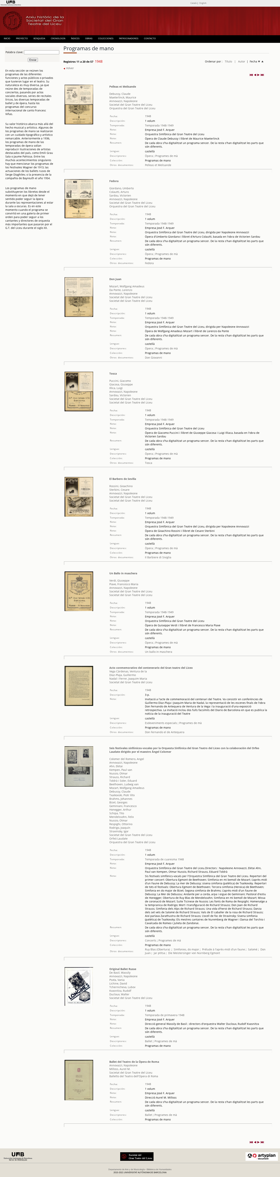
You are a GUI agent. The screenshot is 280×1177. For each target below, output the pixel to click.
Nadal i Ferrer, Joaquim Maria (128, 678)
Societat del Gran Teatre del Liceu (130, 104)
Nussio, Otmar (118, 773)
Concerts (150, 940)
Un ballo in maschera (158, 652)
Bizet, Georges (118, 802)
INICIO (7, 38)
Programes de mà (166, 156)
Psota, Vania (117, 980)
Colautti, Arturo (119, 192)
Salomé (252, 949)
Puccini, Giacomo (120, 381)
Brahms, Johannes (120, 799)
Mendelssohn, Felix (121, 817)
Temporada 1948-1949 (159, 125)
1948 (148, 116)
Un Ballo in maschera (123, 573)
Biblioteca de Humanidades (159, 1169)
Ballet (148, 1041)
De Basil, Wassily (119, 972)
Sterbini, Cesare (119, 489)
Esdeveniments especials (161, 723)
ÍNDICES (75, 38)
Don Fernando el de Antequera (164, 732)
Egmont (215, 953)
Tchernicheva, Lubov (122, 987)
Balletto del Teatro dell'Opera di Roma (133, 1076)
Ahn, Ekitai (116, 766)
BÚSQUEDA (39, 38)
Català (193, 3)
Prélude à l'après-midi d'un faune (223, 949)
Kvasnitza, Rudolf (120, 990)
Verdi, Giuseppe (119, 580)
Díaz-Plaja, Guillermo (122, 675)
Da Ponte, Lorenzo (120, 290)
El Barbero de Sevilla (122, 479)
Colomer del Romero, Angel (126, 759)
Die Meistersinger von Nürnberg (189, 953)
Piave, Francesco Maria (123, 584)
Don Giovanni (153, 357)
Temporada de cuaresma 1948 (164, 859)
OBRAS (88, 38)
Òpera (149, 156)
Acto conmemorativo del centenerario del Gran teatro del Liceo (151, 668)
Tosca (113, 373)
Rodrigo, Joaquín (119, 827)
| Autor (239, 61)
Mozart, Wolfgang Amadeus (126, 286)
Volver (69, 68)
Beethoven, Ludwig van (124, 784)
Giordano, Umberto (121, 188)
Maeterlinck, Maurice (122, 97)
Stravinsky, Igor (119, 831)
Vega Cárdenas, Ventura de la (128, 671)
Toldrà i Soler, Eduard (123, 780)
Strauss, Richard (119, 777)
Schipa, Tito (116, 813)
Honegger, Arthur (120, 809)
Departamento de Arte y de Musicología (126, 1169)
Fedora (113, 181)
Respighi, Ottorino (120, 824)
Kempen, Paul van (120, 770)
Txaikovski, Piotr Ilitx (122, 795)
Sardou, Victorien (120, 195)
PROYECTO (22, 38)
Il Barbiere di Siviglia (158, 557)
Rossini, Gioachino (121, 486)
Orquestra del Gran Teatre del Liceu (132, 108)
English (202, 3)
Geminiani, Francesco (123, 806)
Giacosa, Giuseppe (121, 384)
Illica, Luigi (116, 388)
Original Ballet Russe (122, 969)
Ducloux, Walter (119, 994)
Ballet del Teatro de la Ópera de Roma (134, 1062)
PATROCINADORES (128, 38)
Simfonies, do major (186, 949)
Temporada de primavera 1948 (164, 1015)
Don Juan (115, 279)
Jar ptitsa (159, 953)
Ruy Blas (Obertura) (157, 949)
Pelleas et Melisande (122, 86)
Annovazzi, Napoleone (123, 101)
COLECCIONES (105, 38)
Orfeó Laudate (118, 838)
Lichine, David (118, 983)
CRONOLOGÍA (58, 38)
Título (228, 61)
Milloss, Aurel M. (119, 1069)
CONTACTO (150, 38)
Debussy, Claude (119, 94)
